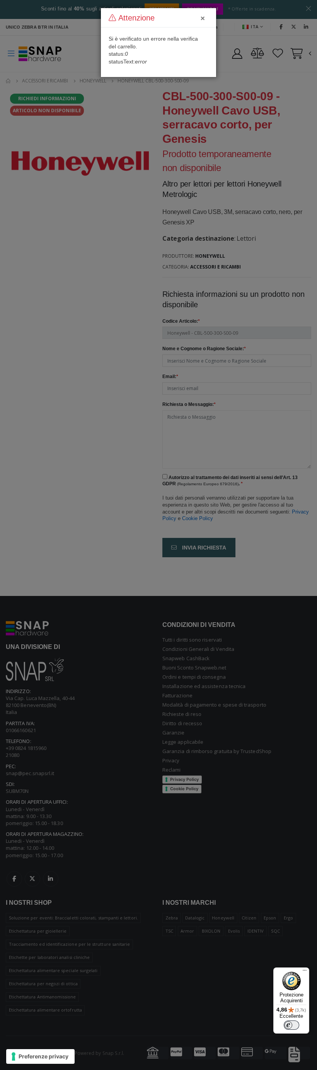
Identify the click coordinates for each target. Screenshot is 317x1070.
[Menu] (304, 972)
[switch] (291, 1025)
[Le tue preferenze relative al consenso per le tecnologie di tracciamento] (40, 1056)
